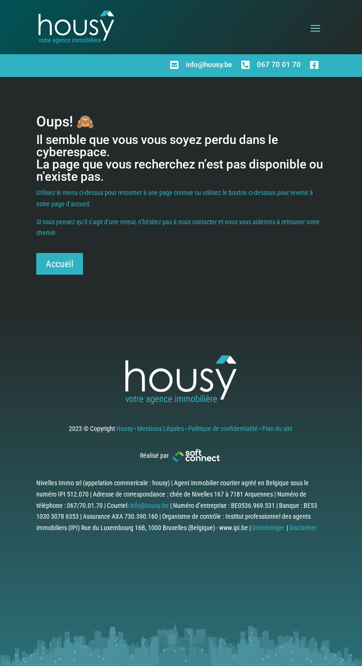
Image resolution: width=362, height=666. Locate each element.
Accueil (60, 264)
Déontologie (268, 527)
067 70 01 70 (279, 64)
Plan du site (277, 428)
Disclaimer (303, 527)
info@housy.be (209, 64)
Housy (124, 428)
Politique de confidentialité (223, 428)
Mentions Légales (160, 428)
